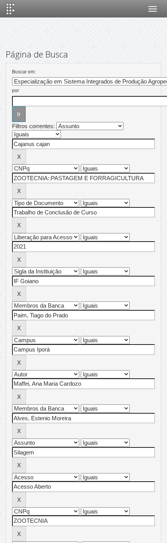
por (15, 90)
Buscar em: (24, 72)
